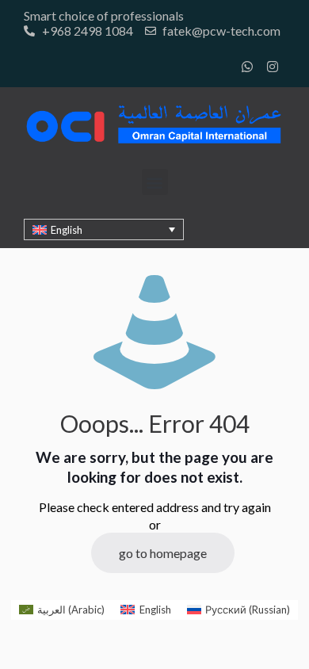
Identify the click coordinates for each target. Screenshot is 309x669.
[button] (155, 182)
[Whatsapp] (247, 66)
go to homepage (163, 552)
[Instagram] (272, 66)
